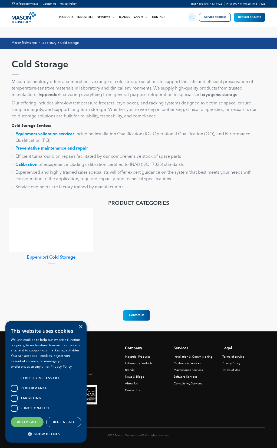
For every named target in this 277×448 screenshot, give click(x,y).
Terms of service (233, 356)
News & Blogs (134, 376)
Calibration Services (187, 363)
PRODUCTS (66, 17)
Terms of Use (231, 370)
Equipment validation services (44, 134)
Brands (124, 17)
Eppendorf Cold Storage (51, 257)
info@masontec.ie (27, 3)
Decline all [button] (64, 422)
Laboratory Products (138, 363)
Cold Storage (69, 43)
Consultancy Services (188, 383)
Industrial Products (137, 356)
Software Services (185, 376)
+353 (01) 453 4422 (209, 3)
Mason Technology (24, 42)
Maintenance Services (188, 370)
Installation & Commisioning (193, 356)
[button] (192, 17)
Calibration (26, 165)
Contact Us (49, 3)
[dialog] (46, 382)
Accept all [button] (27, 422)
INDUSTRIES (85, 17)
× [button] (80, 327)
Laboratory (48, 43)
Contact (158, 17)
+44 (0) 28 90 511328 (251, 3)
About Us (131, 383)
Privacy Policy (68, 3)
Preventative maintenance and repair (51, 148)
